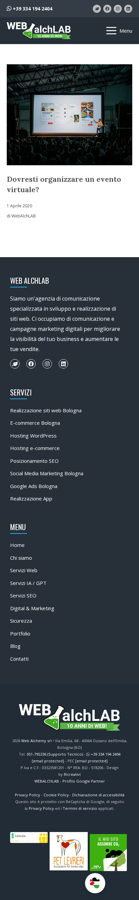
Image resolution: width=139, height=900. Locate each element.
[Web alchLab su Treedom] (97, 9)
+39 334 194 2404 (31, 8)
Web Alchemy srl (36, 740)
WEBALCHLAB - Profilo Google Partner (69, 781)
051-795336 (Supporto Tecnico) (55, 754)
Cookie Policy (56, 794)
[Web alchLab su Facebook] (107, 9)
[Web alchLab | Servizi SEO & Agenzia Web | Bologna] (39, 30)
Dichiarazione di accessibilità (98, 794)
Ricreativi (72, 774)
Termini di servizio (80, 808)
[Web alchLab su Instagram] (118, 9)
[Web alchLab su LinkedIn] (128, 9)
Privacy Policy (27, 794)
